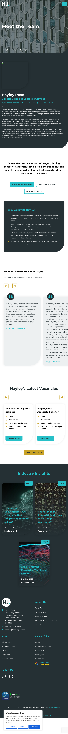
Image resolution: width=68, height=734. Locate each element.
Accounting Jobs (8, 646)
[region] (23, 720)
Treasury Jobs (7, 659)
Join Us (38, 625)
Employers (39, 655)
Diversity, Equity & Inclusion (46, 621)
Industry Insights (22, 50)
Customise (11, 726)
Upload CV (39, 659)
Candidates (39, 650)
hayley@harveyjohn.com (10, 103)
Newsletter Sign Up (43, 646)
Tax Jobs (5, 650)
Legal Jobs (6, 655)
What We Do (40, 612)
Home (4, 50)
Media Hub (11, 50)
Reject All (23, 726)
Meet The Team (41, 616)
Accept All (34, 726)
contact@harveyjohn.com (15, 630)
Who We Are (40, 608)
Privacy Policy (54, 707)
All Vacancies (7, 642)
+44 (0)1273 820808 (13, 626)
